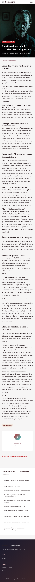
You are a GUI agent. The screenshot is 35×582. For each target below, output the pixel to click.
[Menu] (31, 1)
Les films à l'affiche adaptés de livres (14, 506)
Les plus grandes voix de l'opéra (13, 486)
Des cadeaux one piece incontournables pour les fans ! (16, 523)
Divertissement (8, 42)
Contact (4, 571)
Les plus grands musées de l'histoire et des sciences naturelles (16, 511)
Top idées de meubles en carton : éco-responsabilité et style (14, 495)
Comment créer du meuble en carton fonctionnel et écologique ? (14, 529)
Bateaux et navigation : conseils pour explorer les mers (17, 501)
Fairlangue (8, 2)
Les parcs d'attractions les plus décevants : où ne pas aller (16, 481)
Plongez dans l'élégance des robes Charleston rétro (16, 517)
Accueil (4, 60)
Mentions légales (7, 567)
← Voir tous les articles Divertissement (14, 456)
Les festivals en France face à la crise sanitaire (17, 490)
